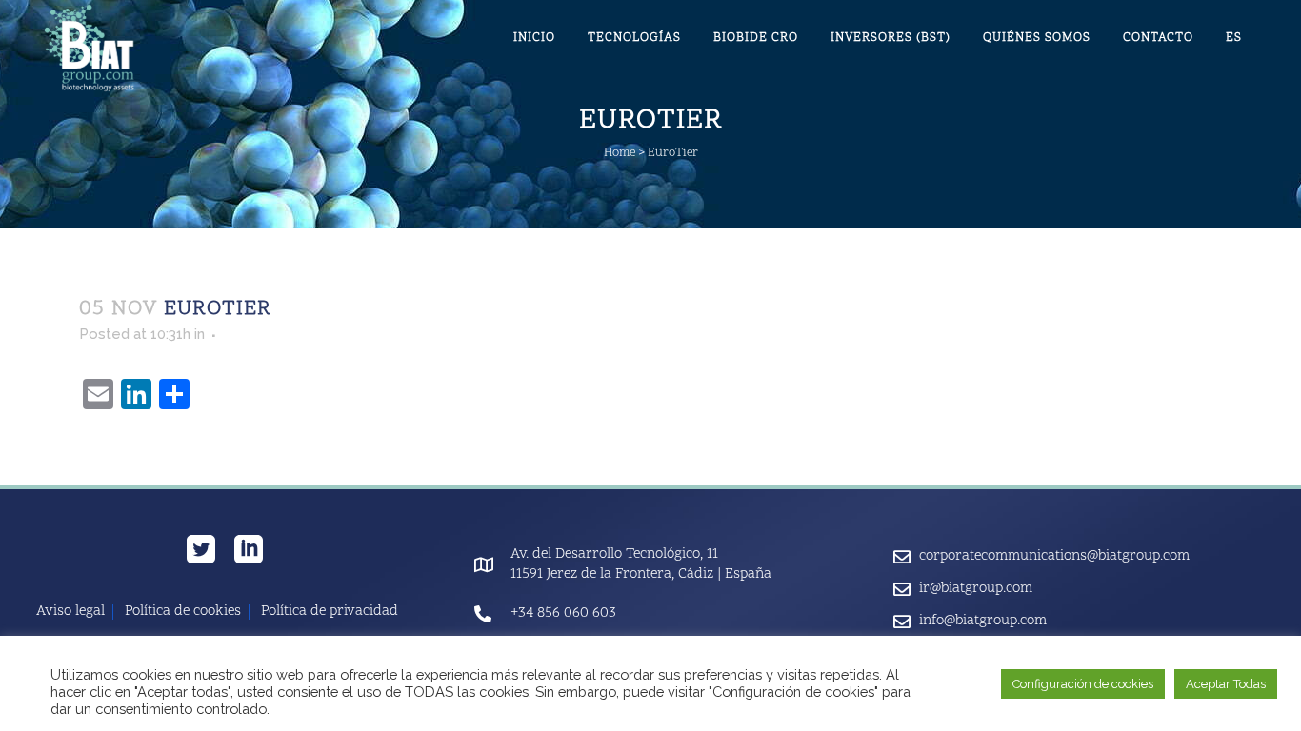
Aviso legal (70, 612)
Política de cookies (183, 612)
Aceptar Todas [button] (1226, 684)
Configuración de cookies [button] (1082, 684)
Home (619, 153)
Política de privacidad (329, 612)
